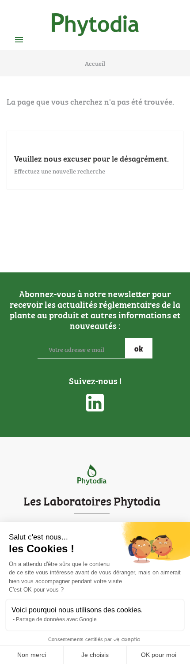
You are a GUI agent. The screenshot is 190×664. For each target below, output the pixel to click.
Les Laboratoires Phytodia (91, 500)
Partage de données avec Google (56, 619)
